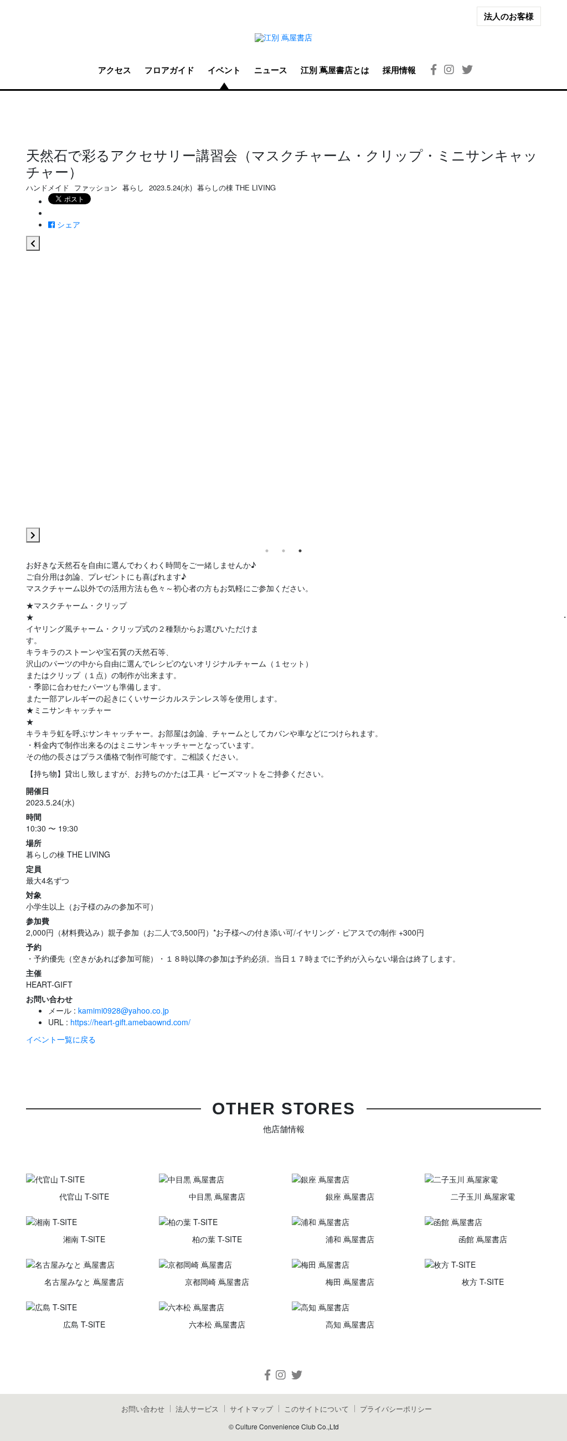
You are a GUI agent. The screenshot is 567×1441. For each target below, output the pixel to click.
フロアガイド (169, 70)
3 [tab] (300, 550)
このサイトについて (316, 1408)
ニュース (270, 70)
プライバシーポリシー (396, 1408)
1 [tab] (266, 550)
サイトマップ (251, 1408)
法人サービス (197, 1408)
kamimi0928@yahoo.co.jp (123, 1010)
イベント (224, 70)
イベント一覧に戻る (61, 1039)
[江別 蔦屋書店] (283, 37)
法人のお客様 (509, 16)
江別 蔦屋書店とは (335, 70)
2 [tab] (283, 550)
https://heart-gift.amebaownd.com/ (130, 1021)
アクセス (114, 70)
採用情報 (399, 70)
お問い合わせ (142, 1408)
